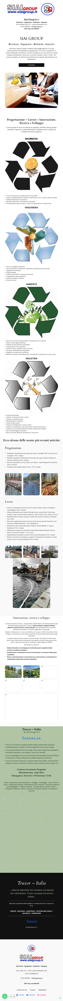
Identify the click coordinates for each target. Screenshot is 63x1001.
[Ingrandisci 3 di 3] (56, 548)
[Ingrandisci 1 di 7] (19, 667)
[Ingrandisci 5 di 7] (37, 681)
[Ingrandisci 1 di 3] (19, 548)
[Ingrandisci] (48, 560)
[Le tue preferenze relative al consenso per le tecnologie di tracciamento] (60, 998)
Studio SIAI (41, 48)
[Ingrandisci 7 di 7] (56, 695)
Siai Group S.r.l (31, 19)
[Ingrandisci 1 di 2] (37, 475)
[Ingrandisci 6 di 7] (56, 681)
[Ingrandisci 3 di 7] (56, 667)
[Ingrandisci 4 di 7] (19, 681)
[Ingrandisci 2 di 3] (37, 548)
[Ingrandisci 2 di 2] (56, 475)
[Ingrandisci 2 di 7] (37, 667)
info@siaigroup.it (36, 26)
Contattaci (31, 65)
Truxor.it (31, 738)
